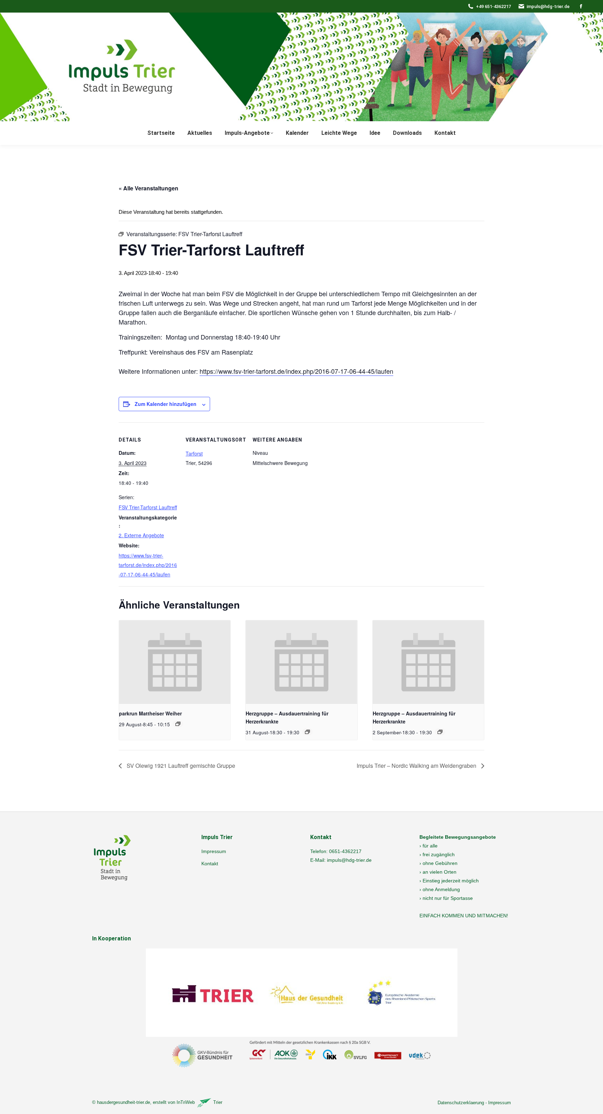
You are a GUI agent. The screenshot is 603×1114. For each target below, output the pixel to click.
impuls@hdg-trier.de (548, 6)
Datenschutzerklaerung (461, 1102)
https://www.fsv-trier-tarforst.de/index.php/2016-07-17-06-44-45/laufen (296, 371)
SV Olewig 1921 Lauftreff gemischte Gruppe (180, 766)
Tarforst (194, 453)
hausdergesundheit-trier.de (123, 1102)
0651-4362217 (345, 851)
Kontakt (209, 863)
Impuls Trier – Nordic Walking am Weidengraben (417, 766)
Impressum (213, 851)
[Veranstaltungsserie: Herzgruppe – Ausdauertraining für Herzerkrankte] (307, 732)
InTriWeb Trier (199, 1102)
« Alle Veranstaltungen (148, 188)
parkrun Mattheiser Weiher (150, 713)
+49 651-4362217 (493, 6)
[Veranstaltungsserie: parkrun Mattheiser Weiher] (178, 724)
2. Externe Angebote (141, 535)
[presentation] (174, 662)
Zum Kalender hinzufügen (165, 403)
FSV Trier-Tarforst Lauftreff (148, 507)
